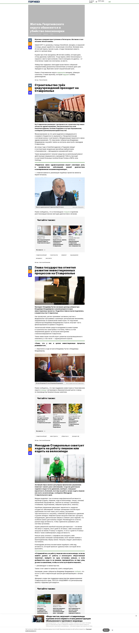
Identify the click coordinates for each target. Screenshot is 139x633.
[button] (38, 618)
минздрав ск (39, 258)
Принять (106, 630)
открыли (66, 212)
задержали (61, 72)
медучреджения (74, 255)
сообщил (77, 571)
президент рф (75, 436)
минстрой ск (49, 258)
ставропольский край (41, 255)
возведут (43, 390)
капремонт (64, 255)
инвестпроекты (54, 436)
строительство (54, 255)
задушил (66, 74)
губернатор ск (64, 436)
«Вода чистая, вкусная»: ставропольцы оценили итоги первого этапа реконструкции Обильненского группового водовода (68, 618)
